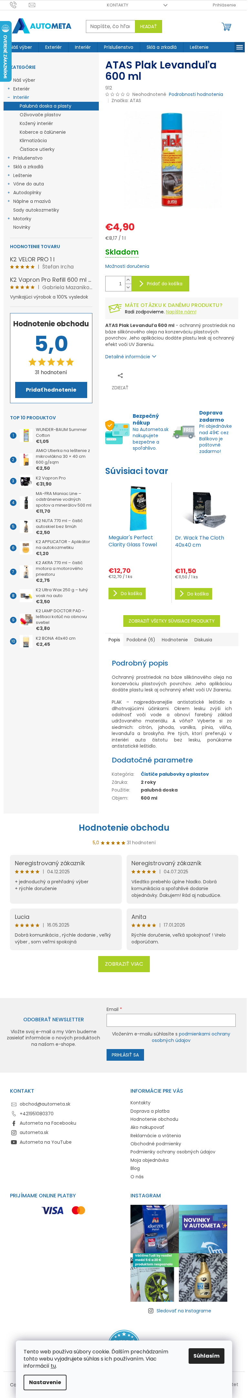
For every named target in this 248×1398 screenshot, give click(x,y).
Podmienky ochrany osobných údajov (172, 1152)
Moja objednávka (149, 1160)
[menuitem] (21, 47)
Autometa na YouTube (46, 1142)
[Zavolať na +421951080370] (19, 5)
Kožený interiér (36, 123)
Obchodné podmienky (155, 1143)
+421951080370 (37, 1113)
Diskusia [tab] (203, 639)
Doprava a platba (150, 1111)
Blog (135, 1168)
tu (53, 1366)
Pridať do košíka (164, 283)
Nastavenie (45, 1382)
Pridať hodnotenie (51, 390)
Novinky (21, 227)
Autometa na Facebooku (48, 1123)
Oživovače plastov (40, 114)
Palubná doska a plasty (45, 106)
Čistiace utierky (37, 149)
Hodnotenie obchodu (124, 828)
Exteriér (21, 89)
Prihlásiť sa (125, 1055)
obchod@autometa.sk (45, 1104)
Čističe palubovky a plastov (175, 774)
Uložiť (149, 375)
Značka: (126, 100)
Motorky (22, 218)
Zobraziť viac (124, 964)
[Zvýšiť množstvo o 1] (128, 280)
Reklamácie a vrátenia (155, 1135)
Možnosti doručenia (127, 266)
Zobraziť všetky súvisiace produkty (172, 621)
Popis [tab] (114, 639)
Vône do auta (28, 184)
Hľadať (148, 26)
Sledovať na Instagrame (184, 1311)
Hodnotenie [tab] (175, 639)
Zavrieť (168, 375)
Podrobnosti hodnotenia (196, 94)
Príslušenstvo (28, 158)
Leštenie (22, 175)
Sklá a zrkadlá (28, 166)
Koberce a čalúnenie (43, 132)
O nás (137, 1176)
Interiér (21, 97)
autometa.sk (34, 1132)
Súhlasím (206, 1356)
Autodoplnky (27, 192)
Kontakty (117, 5)
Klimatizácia (33, 140)
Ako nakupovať (147, 1127)
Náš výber (24, 80)
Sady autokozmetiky (36, 210)
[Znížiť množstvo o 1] (128, 287)
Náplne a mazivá (32, 201)
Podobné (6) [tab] (141, 639)
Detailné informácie (127, 356)
